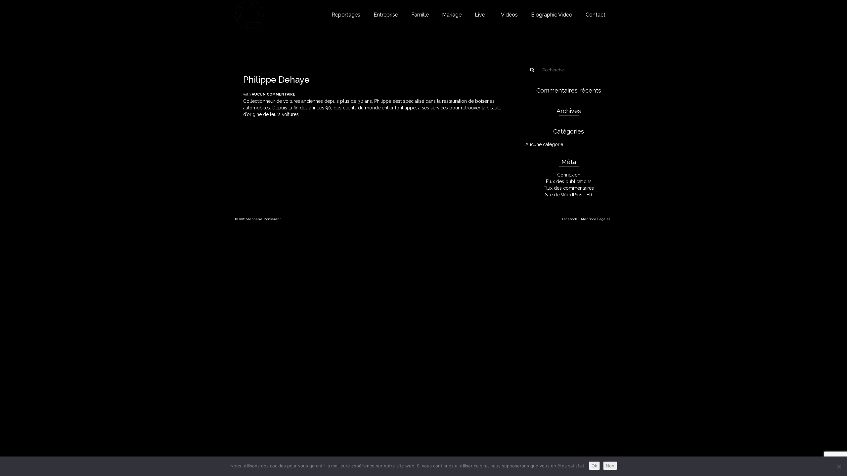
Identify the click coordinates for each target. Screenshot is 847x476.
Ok (594, 465)
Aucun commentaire (273, 94)
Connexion (568, 175)
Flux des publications (569, 181)
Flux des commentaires (569, 188)
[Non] (838, 466)
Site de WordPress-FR (568, 194)
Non (610, 465)
